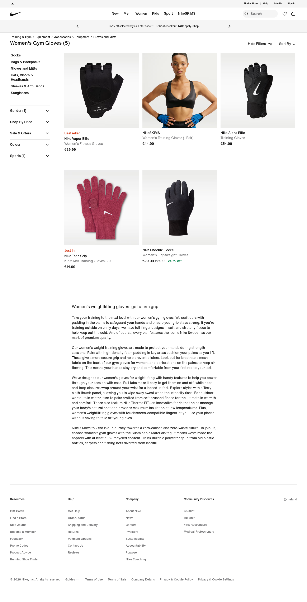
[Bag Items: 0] (293, 14)
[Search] (246, 14)
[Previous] (77, 26)
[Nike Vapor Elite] (101, 90)
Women (141, 13)
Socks (16, 55)
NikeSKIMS (186, 13)
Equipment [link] (43, 37)
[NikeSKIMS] (179, 90)
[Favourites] (285, 14)
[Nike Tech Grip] (101, 207)
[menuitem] (269, 3)
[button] (30, 111)
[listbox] (287, 43)
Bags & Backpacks (25, 62)
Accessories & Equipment (71, 37)
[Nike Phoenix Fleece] (179, 207)
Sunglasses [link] (20, 93)
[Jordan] (12, 3)
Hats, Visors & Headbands (22, 77)
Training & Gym (21, 37)
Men (127, 13)
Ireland (292, 499)
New (115, 13)
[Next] (229, 26)
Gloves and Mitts (104, 37)
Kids (155, 13)
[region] (27, 109)
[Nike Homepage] (16, 14)
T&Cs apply (184, 26)
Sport (168, 13)
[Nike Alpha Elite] (258, 90)
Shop (196, 26)
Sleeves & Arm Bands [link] (27, 86)
